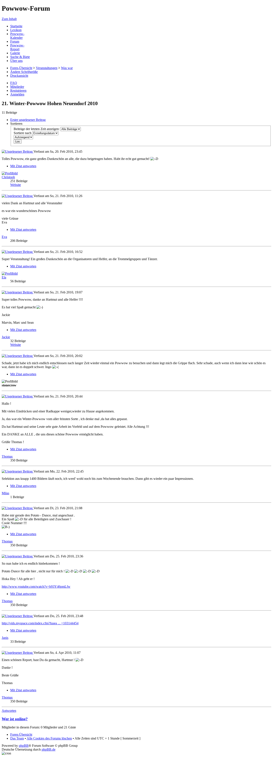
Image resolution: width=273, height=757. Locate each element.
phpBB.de (48, 749)
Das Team (17, 738)
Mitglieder (17, 86)
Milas (5, 493)
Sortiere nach (23, 133)
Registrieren (18, 90)
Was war (67, 68)
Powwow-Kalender (17, 35)
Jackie (6, 337)
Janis (5, 638)
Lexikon (16, 30)
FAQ (13, 83)
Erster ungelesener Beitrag (28, 120)
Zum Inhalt (9, 19)
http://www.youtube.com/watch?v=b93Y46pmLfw (36, 586)
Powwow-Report (17, 47)
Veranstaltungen (46, 68)
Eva (4, 237)
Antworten (9, 710)
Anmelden (17, 94)
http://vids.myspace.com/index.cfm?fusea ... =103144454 (40, 623)
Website (15, 185)
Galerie (15, 53)
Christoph (8, 177)
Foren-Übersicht (21, 68)
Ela (4, 277)
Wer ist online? (15, 719)
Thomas (7, 456)
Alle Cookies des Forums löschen (49, 738)
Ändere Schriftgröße (24, 72)
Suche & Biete (20, 57)
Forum (14, 41)
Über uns (16, 60)
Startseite (16, 26)
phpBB (24, 745)
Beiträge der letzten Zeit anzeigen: (37, 129)
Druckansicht (19, 75)
